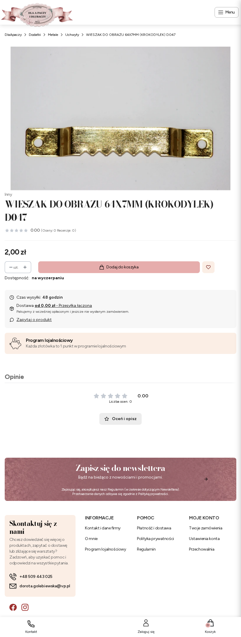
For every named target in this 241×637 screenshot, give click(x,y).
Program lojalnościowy (49, 340)
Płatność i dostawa (154, 528)
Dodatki (35, 35)
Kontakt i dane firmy (102, 528)
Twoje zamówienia (205, 528)
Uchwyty (72, 35)
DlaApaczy (13, 35)
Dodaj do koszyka (122, 267)
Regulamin (116, 489)
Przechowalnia (202, 549)
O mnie (91, 538)
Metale (53, 35)
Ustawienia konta (204, 538)
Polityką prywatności (153, 494)
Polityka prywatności (155, 538)
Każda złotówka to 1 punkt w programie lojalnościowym (76, 346)
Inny (8, 194)
